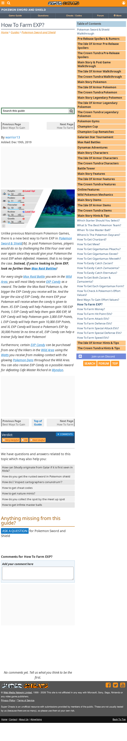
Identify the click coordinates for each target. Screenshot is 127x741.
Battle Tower (86, 168)
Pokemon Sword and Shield (23, 10)
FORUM (104, 363)
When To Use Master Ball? (93, 230)
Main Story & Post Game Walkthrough (94, 64)
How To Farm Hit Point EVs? (94, 314)
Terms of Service (25, 700)
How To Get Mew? (88, 244)
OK (26, 440)
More (119, 16)
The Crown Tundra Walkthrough (100, 77)
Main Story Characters (93, 153)
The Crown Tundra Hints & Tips (99, 348)
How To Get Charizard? (91, 239)
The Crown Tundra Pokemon (97, 92)
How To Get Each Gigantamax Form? (100, 286)
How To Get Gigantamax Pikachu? (99, 249)
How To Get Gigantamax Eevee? (97, 254)
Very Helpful (12, 440)
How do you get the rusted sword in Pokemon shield (36, 476)
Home (5, 32)
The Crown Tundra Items (95, 210)
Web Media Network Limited (17, 692)
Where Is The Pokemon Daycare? (98, 235)
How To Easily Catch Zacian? (95, 263)
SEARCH (90, 363)
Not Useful (38, 440)
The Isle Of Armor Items (94, 205)
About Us (23, 719)
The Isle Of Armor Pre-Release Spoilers (98, 46)
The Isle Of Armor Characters (98, 158)
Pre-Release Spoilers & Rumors (98, 39)
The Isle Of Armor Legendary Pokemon (98, 105)
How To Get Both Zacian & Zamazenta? (94, 279)
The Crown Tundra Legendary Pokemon (98, 114)
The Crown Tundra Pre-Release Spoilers (99, 55)
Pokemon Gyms (88, 121)
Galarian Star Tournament (95, 137)
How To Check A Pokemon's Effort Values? (98, 293)
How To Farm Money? (91, 309)
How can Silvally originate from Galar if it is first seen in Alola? (37, 469)
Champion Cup (88, 126)
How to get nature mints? (18, 493)
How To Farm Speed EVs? (93, 337)
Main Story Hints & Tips (93, 216)
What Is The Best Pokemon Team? (99, 225)
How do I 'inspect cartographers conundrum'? (32, 482)
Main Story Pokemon (92, 82)
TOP (115, 363)
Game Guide (15, 16)
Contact (13, 719)
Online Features (88, 189)
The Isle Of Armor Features (96, 179)
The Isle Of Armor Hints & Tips (98, 343)
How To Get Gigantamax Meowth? (99, 258)
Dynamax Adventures (92, 147)
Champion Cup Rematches (96, 132)
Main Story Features (91, 174)
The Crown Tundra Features (97, 184)
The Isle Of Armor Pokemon (97, 87)
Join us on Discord (103, 356)
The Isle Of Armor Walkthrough (99, 71)
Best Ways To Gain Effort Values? (98, 300)
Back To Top (119, 719)
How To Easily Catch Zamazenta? (98, 268)
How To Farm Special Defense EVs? (99, 333)
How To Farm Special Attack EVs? (98, 328)
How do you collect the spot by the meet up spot (33, 499)
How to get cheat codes (17, 488)
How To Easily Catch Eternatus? (97, 273)
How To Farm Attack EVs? (93, 318)
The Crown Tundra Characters (98, 163)
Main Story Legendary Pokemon (100, 98)
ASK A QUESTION (14, 531)
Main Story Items (89, 200)
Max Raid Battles (89, 142)
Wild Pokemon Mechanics (95, 195)
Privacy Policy (8, 700)
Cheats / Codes (74, 16)
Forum (100, 16)
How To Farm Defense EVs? (94, 323)
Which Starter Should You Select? (98, 220)
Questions (43, 16)
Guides (15, 32)
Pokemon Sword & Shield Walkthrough (93, 31)
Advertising (36, 719)
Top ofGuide (38, 422)
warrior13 (12, 137)
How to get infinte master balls (22, 505)
